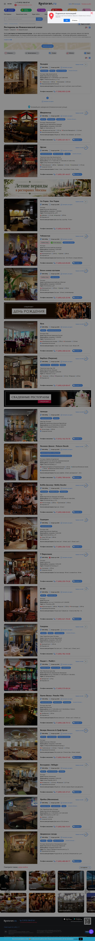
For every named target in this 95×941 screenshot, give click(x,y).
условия (76, 939)
